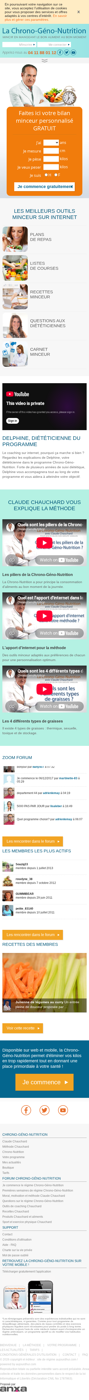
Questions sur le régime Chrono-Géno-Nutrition (32, 1201)
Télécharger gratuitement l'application (26, 1271)
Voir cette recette (21, 1028)
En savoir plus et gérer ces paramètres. (36, 17)
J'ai (38, 142)
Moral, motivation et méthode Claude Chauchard (33, 1195)
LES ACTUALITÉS (11, 1350)
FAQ (85, 1354)
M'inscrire (25, 44)
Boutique (8, 1167)
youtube (63, 1110)
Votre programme (13, 1157)
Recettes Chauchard (15, 1211)
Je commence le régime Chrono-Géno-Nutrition (33, 1185)
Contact (7, 1234)
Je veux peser (29, 167)
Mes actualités (11, 1162)
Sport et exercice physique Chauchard (27, 1222)
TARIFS (34, 1350)
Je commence (42, 1082)
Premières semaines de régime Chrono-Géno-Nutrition (37, 1190)
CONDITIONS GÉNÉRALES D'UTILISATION (28, 1354)
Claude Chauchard (14, 1141)
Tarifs (5, 1173)
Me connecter (58, 44)
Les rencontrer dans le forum (31, 841)
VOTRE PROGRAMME (62, 1345)
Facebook (26, 1110)
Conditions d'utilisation (17, 1239)
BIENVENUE (8, 1345)
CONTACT (69, 1354)
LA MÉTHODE (32, 1345)
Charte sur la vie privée (17, 1250)
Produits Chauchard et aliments (22, 1216)
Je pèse (34, 159)
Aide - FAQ (9, 1245)
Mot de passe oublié (15, 1255)
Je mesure (32, 151)
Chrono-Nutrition (13, 1152)
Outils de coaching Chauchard (22, 1206)
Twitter (44, 1110)
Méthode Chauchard (15, 1146)
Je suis (35, 175)
